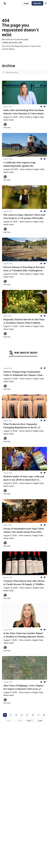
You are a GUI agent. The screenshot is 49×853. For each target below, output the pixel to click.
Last (40, 720)
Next (29, 720)
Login (26, 3)
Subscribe (37, 3)
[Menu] (45, 3)
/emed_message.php (12, 42)
